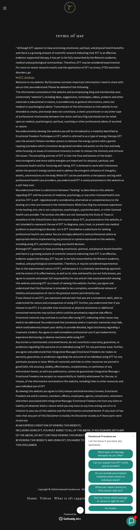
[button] (11, 8)
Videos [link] (45, 498)
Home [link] (32, 498)
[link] (70, 8)
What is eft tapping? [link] (71, 498)
